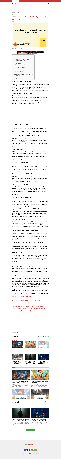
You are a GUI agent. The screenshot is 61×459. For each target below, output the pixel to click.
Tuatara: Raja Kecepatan (19, 71)
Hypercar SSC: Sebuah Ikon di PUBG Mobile (22, 70)
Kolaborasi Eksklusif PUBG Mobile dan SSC (22, 62)
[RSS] (36, 450)
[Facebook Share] (38, 336)
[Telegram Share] (46, 336)
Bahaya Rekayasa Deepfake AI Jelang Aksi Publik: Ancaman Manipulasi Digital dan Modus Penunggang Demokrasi (26, 0)
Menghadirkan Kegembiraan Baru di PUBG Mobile (23, 74)
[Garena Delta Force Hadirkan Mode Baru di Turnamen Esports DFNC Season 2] (17, 344)
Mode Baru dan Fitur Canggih (20, 67)
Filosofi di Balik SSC (18, 63)
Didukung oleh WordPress (27, 453)
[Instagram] (32, 450)
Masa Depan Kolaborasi (19, 76)
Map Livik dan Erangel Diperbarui (21, 68)
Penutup (15, 78)
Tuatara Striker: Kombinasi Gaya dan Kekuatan (23, 72)
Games (13, 14)
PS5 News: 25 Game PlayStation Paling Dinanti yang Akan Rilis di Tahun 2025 (27, 310)
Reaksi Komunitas (18, 75)
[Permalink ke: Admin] (13, 21)
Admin (16, 21)
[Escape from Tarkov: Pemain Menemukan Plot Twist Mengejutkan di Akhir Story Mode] (17, 357)
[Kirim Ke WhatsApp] (48, 336)
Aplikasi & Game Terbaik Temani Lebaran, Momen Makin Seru (24, 302)
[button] (13, 3)
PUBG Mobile (19, 21)
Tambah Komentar (30, 429)
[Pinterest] (29, 450)
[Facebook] (25, 450)
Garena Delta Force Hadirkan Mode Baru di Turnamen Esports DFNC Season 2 (27, 300)
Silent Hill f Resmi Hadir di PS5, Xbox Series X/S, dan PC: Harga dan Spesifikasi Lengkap (29, 308)
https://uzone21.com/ (27, 296)
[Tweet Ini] (41, 336)
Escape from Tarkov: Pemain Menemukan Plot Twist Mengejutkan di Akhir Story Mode (29, 306)
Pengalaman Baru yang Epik (20, 60)
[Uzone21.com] (20, 3)
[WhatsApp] (34, 450)
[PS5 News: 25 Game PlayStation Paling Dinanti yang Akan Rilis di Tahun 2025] (43, 357)
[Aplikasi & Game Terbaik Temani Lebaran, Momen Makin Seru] (30, 344)
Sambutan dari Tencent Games (21, 64)
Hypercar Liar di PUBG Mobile (19, 57)
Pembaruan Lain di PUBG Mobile (20, 66)
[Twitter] (27, 450)
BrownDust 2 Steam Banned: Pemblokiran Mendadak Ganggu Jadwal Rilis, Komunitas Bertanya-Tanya (29, 304)
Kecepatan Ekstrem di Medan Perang (22, 59)
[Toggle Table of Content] (32, 56)
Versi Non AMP (30, 455)
